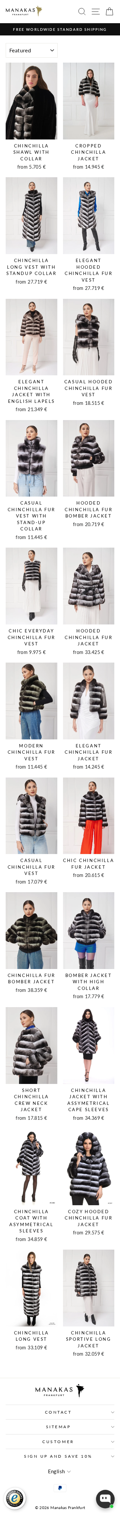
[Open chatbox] (105, 1499)
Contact (58, 1412)
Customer (58, 1441)
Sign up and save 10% (58, 1456)
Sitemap (58, 1426)
